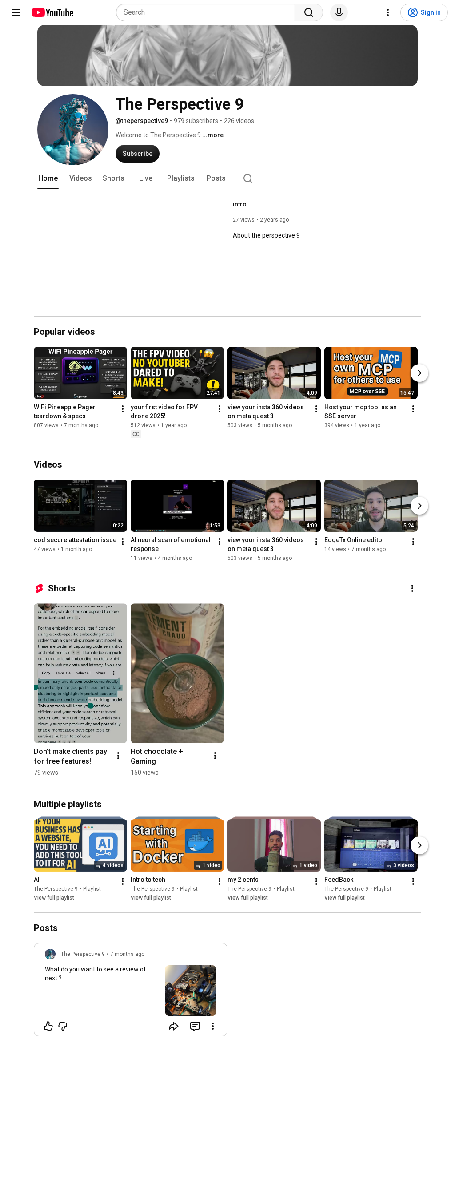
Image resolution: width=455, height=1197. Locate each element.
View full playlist (54, 898)
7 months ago (127, 954)
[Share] (174, 1026)
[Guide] (16, 12)
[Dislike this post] (63, 1026)
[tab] (48, 178)
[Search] (309, 12)
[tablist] (227, 178)
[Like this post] (48, 1026)
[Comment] (195, 1026)
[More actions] (123, 409)
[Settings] (388, 12)
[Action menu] (213, 1026)
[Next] (419, 373)
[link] (130, 992)
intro (240, 204)
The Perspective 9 (56, 889)
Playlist (92, 889)
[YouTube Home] (52, 12)
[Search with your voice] (339, 12)
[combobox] (208, 12)
